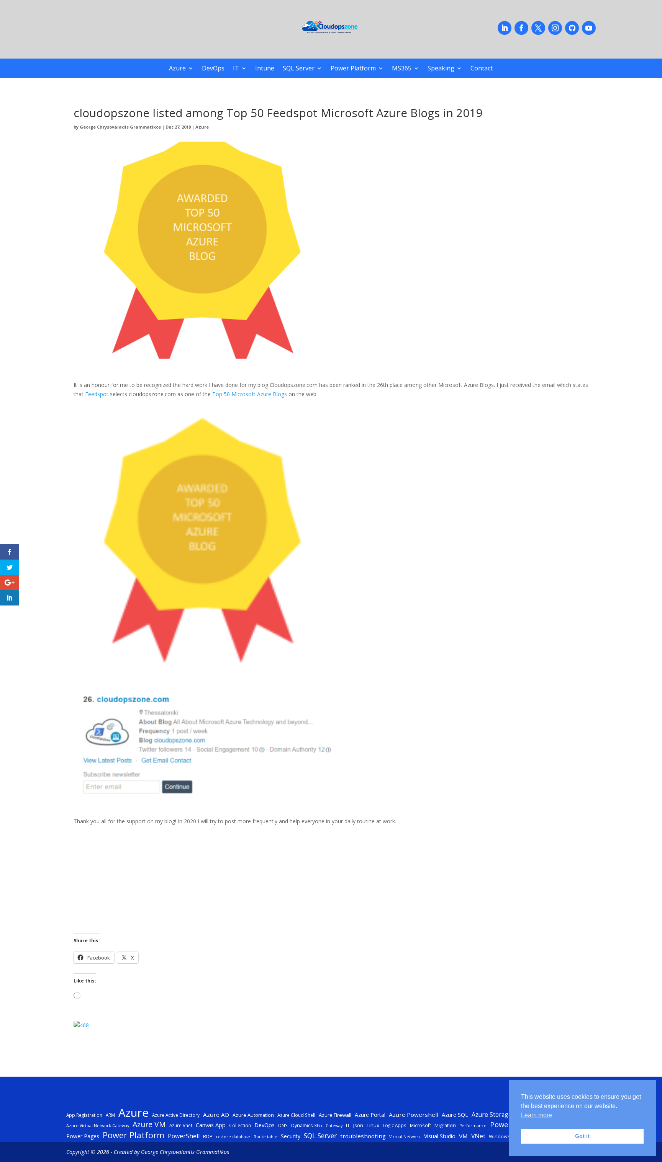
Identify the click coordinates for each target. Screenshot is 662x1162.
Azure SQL (455, 1114)
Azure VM (149, 1124)
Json (358, 1125)
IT (236, 68)
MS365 (401, 68)
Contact (481, 68)
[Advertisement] (303, 879)
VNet (478, 1136)
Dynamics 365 (306, 1125)
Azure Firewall (335, 1114)
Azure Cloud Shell (296, 1115)
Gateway (334, 1125)
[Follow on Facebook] (521, 28)
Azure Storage (492, 1114)
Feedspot (96, 394)
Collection (240, 1125)
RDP (208, 1136)
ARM (110, 1115)
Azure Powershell (413, 1114)
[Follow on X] (538, 28)
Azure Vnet (180, 1125)
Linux (373, 1125)
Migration (445, 1125)
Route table (265, 1136)
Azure (177, 68)
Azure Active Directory (176, 1115)
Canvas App (211, 1125)
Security (290, 1136)
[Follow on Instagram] (555, 28)
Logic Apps (394, 1125)
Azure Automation (253, 1114)
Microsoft (420, 1125)
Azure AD (216, 1114)
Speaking (441, 68)
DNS (283, 1125)
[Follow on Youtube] (589, 28)
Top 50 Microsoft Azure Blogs (249, 394)
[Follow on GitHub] (572, 28)
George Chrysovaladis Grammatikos (120, 127)
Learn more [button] (536, 1115)
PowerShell (184, 1136)
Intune (264, 68)
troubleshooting (363, 1136)
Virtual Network (405, 1136)
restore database (233, 1136)
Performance (473, 1125)
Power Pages (82, 1136)
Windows (499, 1136)
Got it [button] (582, 1136)
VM (463, 1136)
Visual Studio (440, 1136)
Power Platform (353, 68)
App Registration (84, 1115)
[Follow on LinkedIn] (504, 28)
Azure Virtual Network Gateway (97, 1125)
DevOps (213, 68)
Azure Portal (370, 1114)
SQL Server (299, 68)
